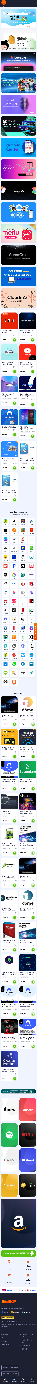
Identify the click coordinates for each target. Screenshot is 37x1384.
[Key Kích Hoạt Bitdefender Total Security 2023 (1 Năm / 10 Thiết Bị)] (27, 866)
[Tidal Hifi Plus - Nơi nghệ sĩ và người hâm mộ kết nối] (27, 417)
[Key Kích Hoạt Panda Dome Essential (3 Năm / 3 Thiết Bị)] (27, 898)
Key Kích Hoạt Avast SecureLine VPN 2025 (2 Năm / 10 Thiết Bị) (27, 780)
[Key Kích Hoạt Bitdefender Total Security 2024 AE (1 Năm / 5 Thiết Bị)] (9, 704)
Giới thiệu (4, 1335)
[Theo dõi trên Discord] (16, 1322)
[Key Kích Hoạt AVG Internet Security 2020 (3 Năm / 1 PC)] (9, 801)
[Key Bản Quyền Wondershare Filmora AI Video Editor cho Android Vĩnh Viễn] (9, 898)
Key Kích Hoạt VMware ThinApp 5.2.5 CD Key (8, 877)
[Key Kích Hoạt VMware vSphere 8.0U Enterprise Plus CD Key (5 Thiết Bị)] (27, 962)
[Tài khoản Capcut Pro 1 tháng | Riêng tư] (9, 384)
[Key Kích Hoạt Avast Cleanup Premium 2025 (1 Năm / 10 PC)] (9, 1059)
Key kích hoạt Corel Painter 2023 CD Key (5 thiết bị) (27, 812)
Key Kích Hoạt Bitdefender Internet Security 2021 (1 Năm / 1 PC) (27, 941)
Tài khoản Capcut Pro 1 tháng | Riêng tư (9, 395)
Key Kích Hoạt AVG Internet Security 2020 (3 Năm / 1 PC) (8, 812)
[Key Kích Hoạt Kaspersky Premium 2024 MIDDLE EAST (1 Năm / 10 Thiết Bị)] (9, 962)
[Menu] (3, 2)
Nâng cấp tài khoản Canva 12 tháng (8, 363)
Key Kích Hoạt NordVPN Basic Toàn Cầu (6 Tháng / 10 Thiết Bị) (9, 1006)
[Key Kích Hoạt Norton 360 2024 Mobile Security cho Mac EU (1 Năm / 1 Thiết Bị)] (9, 737)
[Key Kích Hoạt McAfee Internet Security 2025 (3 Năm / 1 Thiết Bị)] (9, 930)
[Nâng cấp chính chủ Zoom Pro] (9, 449)
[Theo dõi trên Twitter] (9, 1322)
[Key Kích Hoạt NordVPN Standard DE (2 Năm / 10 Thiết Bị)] (27, 1027)
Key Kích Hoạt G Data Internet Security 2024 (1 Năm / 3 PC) (8, 1038)
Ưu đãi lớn (22, 1253)
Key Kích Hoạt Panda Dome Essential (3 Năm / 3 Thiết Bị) (27, 909)
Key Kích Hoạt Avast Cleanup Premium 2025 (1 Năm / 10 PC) (9, 1070)
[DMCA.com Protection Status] (7, 1318)
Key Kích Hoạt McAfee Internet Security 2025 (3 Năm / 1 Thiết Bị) (8, 941)
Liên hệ (3, 1338)
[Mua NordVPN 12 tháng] (9, 417)
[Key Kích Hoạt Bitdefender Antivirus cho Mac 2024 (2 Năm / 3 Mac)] (27, 833)
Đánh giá (4, 1341)
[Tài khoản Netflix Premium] (9, 321)
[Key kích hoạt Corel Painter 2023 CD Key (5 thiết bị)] (27, 801)
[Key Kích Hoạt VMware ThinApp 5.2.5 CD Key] (9, 866)
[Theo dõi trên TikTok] (7, 1322)
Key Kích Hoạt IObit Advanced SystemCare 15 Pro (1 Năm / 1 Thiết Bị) (27, 748)
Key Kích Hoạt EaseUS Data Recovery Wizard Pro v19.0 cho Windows (27, 459)
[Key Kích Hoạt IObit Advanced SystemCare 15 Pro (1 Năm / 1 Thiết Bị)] (27, 737)
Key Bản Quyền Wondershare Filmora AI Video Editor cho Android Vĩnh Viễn (9, 909)
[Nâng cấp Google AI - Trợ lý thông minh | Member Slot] (27, 321)
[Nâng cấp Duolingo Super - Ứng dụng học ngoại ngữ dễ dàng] (27, 384)
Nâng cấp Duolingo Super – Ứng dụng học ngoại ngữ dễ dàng (27, 395)
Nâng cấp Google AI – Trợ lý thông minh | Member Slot (26, 331)
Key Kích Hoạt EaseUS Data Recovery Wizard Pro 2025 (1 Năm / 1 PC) (9, 491)
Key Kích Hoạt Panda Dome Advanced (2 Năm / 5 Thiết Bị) (27, 716)
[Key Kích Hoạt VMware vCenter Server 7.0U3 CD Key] (9, 833)
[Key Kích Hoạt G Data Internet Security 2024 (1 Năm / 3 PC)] (9, 1027)
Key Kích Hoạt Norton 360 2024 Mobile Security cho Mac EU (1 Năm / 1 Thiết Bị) (9, 748)
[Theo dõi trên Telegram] (14, 1322)
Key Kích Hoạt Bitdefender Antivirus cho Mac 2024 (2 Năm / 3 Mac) (27, 844)
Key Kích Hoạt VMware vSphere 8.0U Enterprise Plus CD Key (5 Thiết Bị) (27, 973)
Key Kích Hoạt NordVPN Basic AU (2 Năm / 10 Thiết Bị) (27, 1006)
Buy (15, 339)
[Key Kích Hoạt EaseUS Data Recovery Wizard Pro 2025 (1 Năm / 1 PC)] (9, 480)
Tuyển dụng (5, 1344)
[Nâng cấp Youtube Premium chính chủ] (27, 352)
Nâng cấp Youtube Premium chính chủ (26, 363)
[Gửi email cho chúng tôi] (12, 1322)
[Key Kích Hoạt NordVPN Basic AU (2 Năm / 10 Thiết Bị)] (27, 994)
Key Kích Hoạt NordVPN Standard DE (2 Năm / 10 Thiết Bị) (27, 1038)
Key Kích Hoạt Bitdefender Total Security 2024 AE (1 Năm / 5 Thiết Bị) (8, 716)
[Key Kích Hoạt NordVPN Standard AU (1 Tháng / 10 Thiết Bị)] (9, 769)
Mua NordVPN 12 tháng (9, 427)
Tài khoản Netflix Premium (7, 331)
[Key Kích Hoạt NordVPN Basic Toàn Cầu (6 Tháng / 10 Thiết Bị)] (9, 994)
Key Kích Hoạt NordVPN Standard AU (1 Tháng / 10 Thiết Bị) (9, 780)
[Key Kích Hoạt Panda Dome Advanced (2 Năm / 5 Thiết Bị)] (27, 704)
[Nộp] (33, 14)
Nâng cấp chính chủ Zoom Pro (8, 459)
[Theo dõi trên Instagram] (5, 1322)
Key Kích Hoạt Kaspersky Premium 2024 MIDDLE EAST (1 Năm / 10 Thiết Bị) (9, 973)
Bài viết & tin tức (27, 1346)
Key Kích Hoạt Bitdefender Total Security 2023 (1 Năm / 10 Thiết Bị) (27, 877)
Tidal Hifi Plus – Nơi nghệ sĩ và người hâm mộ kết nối (26, 428)
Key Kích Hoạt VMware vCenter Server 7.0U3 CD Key (8, 844)
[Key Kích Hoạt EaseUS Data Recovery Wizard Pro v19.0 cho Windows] (27, 449)
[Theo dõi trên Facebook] (2, 1322)
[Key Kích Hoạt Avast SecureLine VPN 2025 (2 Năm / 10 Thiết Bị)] (27, 769)
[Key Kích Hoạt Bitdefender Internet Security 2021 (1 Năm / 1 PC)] (27, 930)
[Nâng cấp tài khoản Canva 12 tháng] (9, 352)
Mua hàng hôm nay (9, 1253)
